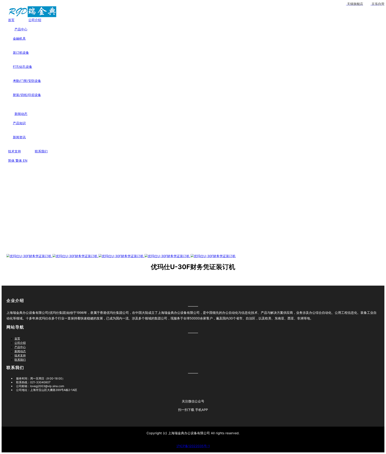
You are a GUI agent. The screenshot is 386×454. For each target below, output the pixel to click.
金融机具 (19, 38)
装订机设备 (21, 53)
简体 (11, 161)
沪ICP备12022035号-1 (193, 446)
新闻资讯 (19, 137)
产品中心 (20, 29)
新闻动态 (20, 114)
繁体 (19, 161)
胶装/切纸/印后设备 (27, 95)
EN (25, 161)
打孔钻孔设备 (22, 67)
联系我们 (41, 151)
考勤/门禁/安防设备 (27, 81)
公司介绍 (34, 20)
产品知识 (19, 123)
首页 (11, 20)
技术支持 (14, 151)
